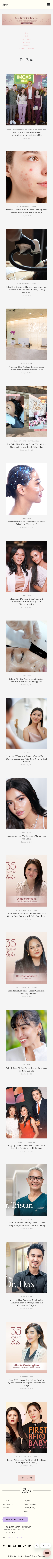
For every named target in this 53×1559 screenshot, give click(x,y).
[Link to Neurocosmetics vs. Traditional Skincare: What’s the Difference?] (26, 489)
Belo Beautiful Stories (26, 48)
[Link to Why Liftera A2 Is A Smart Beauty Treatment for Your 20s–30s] (26, 1035)
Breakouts (27, 206)
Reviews (26, 45)
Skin (26, 33)
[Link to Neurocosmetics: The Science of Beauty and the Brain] (26, 803)
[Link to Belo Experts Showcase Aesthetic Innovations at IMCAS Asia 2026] (26, 99)
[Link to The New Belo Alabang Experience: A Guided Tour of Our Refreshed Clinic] (26, 334)
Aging (24, 675)
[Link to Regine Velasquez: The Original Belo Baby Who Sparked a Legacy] (26, 1427)
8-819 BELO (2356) (14, 1537)
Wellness (26, 42)
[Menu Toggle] (49, 4)
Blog (9, 129)
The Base (33, 129)
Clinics (29, 363)
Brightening (24, 441)
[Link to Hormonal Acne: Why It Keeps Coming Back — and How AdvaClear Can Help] (26, 177)
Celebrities (26, 39)
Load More (26, 1478)
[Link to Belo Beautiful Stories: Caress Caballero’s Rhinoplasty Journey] (26, 958)
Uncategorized (26, 1376)
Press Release (18, 129)
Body (26, 36)
